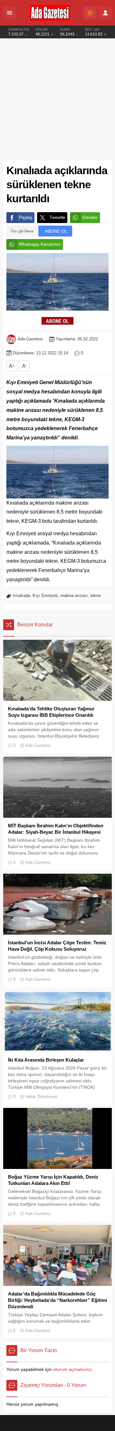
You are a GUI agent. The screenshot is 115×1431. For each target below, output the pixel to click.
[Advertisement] (57, 99)
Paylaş (25, 217)
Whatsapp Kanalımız (40, 244)
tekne (95, 595)
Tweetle (57, 217)
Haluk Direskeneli (41, 1096)
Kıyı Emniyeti (45, 595)
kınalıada (21, 595)
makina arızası (74, 595)
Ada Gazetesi (30, 338)
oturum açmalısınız (72, 1369)
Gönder (90, 217)
